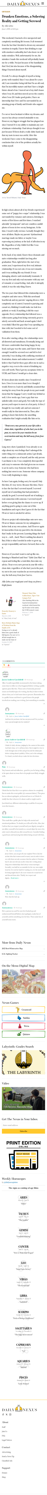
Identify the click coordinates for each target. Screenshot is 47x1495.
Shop (4, 1477)
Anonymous (18, 742)
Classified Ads (7, 1461)
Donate (4, 1473)
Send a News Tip (8, 1456)
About (5, 1422)
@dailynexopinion (11, 1182)
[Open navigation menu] (42, 3)
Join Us (4, 1431)
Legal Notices (7, 1440)
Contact (6, 1447)
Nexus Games (10, 1002)
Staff (3, 1427)
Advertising (6, 1452)
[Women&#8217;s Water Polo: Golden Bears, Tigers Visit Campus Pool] (32, 604)
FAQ (3, 1436)
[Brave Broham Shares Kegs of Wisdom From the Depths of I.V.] (12, 634)
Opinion (6, 12)
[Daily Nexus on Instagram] (10, 1414)
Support (6, 1467)
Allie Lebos (9, 26)
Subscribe (23, 1131)
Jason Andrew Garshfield (22, 716)
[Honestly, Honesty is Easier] (11, 601)
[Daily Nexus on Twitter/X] (7, 1414)
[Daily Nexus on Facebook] (3, 1414)
